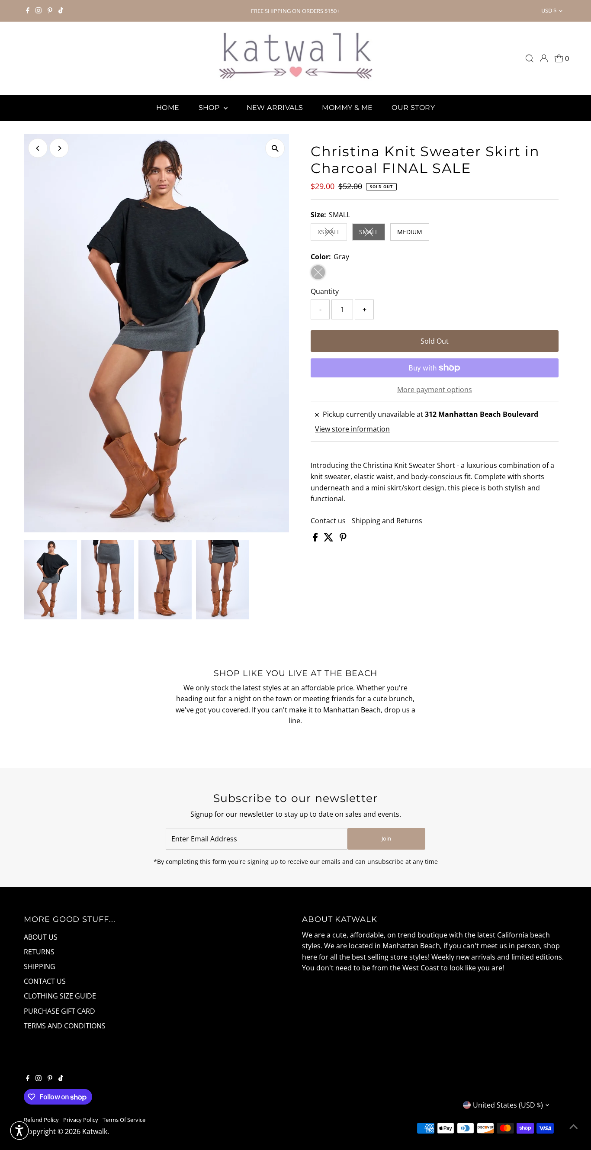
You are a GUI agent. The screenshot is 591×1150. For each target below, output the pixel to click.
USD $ (548, 10)
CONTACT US (45, 981)
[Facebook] (28, 10)
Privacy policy (80, 1120)
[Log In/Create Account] (544, 58)
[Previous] (38, 148)
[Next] (59, 148)
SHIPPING (39, 966)
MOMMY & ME (347, 107)
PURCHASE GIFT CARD (59, 1011)
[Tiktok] (60, 10)
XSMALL (332, 233)
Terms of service (124, 1120)
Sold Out (435, 341)
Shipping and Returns (387, 520)
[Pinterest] (50, 10)
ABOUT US (41, 937)
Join (386, 838)
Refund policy (41, 1120)
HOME (168, 107)
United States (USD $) (508, 1105)
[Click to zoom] (275, 148)
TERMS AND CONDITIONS (65, 1026)
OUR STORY (413, 107)
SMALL (372, 233)
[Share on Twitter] (329, 539)
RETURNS (39, 952)
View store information (352, 428)
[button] (19, 1130)
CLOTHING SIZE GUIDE (60, 996)
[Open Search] (529, 58)
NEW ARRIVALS (275, 107)
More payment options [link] (434, 389)
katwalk (94, 1131)
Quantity (325, 291)
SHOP (210, 107)
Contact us (328, 520)
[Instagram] (38, 10)
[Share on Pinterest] (343, 539)
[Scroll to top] (573, 1126)
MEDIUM (409, 232)
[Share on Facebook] (316, 539)
